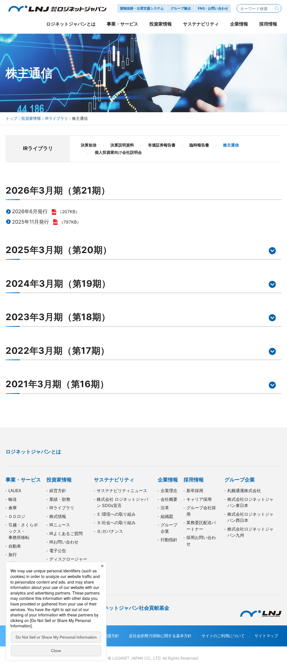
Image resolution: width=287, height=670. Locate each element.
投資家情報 (31, 118)
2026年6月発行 (30, 211)
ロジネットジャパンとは (33, 452)
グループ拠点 (181, 8)
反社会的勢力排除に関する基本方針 (160, 635)
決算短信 (88, 145)
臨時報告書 (199, 145)
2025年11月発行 (30, 222)
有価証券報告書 (161, 145)
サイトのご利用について (223, 635)
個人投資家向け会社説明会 (118, 152)
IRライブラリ (56, 118)
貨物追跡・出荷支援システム (142, 8)
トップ (11, 118)
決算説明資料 (122, 145)
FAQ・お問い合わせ (213, 8)
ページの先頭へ (276, 443)
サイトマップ (266, 635)
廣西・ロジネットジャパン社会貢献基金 (123, 608)
